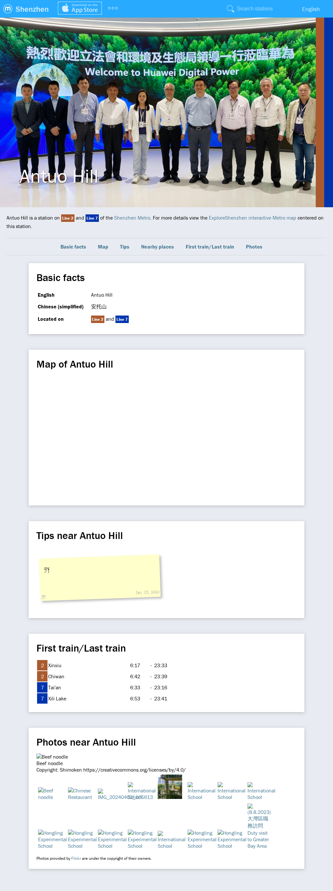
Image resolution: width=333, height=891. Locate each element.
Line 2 (67, 218)
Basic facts (73, 246)
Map (103, 246)
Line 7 (92, 218)
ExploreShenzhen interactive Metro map (252, 217)
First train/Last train (210, 246)
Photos (254, 246)
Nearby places (157, 246)
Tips (124, 246)
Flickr (76, 858)
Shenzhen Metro (132, 217)
